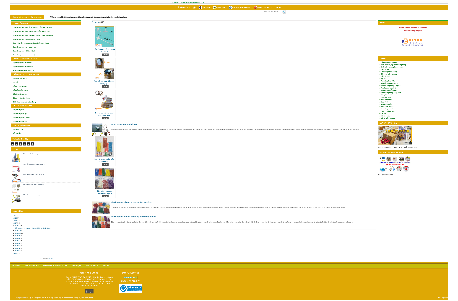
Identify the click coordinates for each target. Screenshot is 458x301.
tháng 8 (18, 238)
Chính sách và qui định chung (55, 266)
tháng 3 (18, 248)
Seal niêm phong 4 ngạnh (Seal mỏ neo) (26, 39)
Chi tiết (105, 55)
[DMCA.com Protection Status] (130, 278)
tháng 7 (18, 241)
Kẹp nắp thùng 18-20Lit (389, 83)
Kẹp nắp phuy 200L (388, 81)
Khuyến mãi (220, 7)
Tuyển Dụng (76, 266)
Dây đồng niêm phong (20, 90)
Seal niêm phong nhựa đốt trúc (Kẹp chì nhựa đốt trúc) (31, 31)
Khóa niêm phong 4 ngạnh (391, 85)
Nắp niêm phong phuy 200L (391, 93)
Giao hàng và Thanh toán (241, 7)
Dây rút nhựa (385, 76)
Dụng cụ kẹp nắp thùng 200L (22, 63)
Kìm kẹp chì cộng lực (389, 90)
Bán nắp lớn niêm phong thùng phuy (33, 184)
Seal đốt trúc (385, 102)
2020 (15, 215)
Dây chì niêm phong (19, 86)
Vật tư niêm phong (388, 118)
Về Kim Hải (206, 7)
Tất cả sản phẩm (181, 7)
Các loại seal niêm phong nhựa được (33, 154)
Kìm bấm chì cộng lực (20, 78)
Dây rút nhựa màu (19, 110)
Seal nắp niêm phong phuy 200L (24, 70)
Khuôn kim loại (18, 129)
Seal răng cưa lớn (387, 109)
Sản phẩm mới (386, 95)
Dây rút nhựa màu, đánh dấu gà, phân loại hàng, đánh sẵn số (131, 202)
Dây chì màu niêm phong (21, 98)
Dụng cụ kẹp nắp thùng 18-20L (23, 66)
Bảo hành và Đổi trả (264, 7)
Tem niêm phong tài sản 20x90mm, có (34, 164)
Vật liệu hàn (17, 133)
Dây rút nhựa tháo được (21, 117)
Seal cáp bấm (386, 97)
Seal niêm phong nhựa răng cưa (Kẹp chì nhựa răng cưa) (32, 27)
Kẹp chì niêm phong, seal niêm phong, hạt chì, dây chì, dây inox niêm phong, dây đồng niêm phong (61, 298)
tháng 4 (18, 246)
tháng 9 (18, 235)
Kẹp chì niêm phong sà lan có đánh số (124, 124)
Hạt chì (15, 82)
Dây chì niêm (385, 69)
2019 (15, 218)
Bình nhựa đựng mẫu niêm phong (24, 102)
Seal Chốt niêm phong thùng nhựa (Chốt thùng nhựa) (31, 43)
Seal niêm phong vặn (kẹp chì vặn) (24, 55)
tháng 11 (18, 230)
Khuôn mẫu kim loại (388, 88)
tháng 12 (18, 225)
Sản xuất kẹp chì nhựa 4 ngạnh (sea (33, 195)
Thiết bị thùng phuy (388, 111)
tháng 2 (18, 251)
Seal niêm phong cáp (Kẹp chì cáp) (24, 47)
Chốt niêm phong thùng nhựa (392, 67)
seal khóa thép (386, 104)
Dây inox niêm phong (20, 94)
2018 (15, 220)
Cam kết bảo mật (32, 266)
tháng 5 (18, 243)
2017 (15, 223)
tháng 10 (18, 233)
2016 (15, 253)
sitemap (106, 266)
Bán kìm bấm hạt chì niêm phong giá (33, 174)
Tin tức (383, 113)
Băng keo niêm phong (389, 62)
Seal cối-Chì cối (387, 99)
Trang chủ (95, 22)
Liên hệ (278, 7)
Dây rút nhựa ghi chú (20, 121)
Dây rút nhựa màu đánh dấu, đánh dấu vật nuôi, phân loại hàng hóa (133, 217)
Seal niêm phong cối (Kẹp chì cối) (24, 51)
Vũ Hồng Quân (443, 298)
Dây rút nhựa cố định (20, 114)
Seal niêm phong (387, 107)
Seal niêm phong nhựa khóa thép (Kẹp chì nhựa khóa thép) (33, 35)
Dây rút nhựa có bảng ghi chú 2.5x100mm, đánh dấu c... (33, 228)
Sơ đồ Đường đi (92, 266)
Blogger (50, 258)
